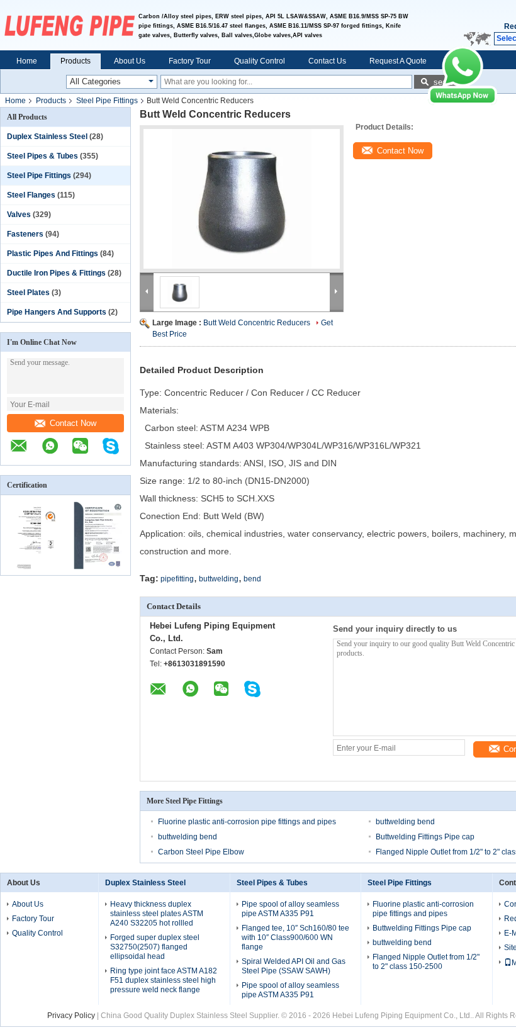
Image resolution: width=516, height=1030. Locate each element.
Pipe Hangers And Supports (56, 312)
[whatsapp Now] (462, 102)
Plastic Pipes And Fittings (52, 253)
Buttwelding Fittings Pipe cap (425, 836)
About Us (129, 61)
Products (75, 61)
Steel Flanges (31, 195)
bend (252, 578)
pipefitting (177, 578)
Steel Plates (28, 292)
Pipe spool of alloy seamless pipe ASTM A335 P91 (290, 909)
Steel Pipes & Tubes (42, 156)
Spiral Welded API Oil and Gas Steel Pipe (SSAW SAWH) (293, 966)
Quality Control (259, 61)
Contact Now (73, 423)
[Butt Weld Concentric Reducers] (241, 199)
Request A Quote (398, 61)
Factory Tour (190, 61)
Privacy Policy (71, 1015)
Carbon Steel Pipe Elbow (201, 852)
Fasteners (25, 234)
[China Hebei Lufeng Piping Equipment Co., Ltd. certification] (33, 567)
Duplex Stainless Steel (47, 136)
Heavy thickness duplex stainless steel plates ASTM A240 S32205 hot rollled (156, 913)
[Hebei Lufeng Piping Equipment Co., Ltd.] (69, 25)
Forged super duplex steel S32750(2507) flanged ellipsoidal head (154, 947)
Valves (19, 214)
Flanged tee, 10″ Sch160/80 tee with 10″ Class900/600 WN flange (295, 937)
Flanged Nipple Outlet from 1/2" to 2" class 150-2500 (426, 962)
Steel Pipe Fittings (107, 100)
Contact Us (327, 61)
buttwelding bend (405, 821)
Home (26, 61)
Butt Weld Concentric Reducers (256, 322)
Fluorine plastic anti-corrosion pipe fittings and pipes (247, 821)
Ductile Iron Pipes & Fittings (56, 273)
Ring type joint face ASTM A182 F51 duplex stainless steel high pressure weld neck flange (163, 980)
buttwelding (218, 578)
